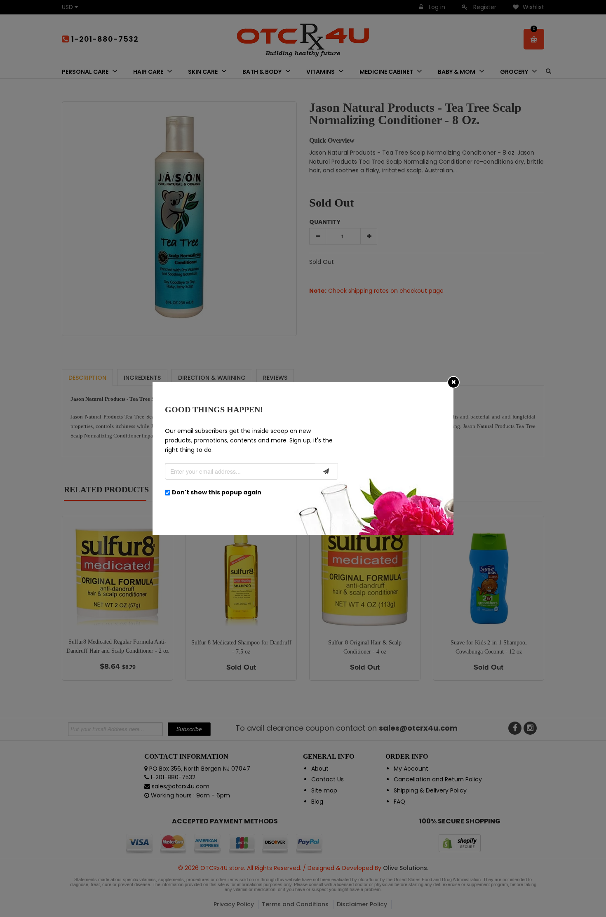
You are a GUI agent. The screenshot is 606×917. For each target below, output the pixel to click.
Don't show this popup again (216, 492)
